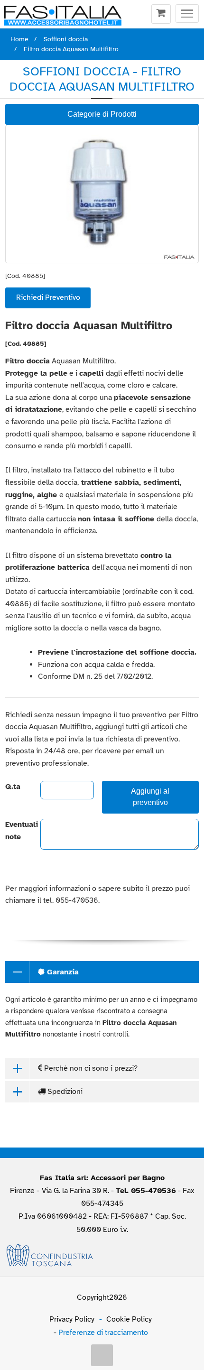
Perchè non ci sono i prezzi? (90, 1068)
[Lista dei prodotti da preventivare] (161, 14)
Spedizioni (64, 1091)
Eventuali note (14, 831)
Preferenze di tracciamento (103, 1332)
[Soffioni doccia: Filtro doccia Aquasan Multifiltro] (102, 194)
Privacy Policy (71, 1319)
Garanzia (62, 972)
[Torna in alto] (102, 1355)
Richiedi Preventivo (48, 297)
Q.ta (12, 786)
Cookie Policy (129, 1319)
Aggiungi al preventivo (150, 797)
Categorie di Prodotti (102, 114)
